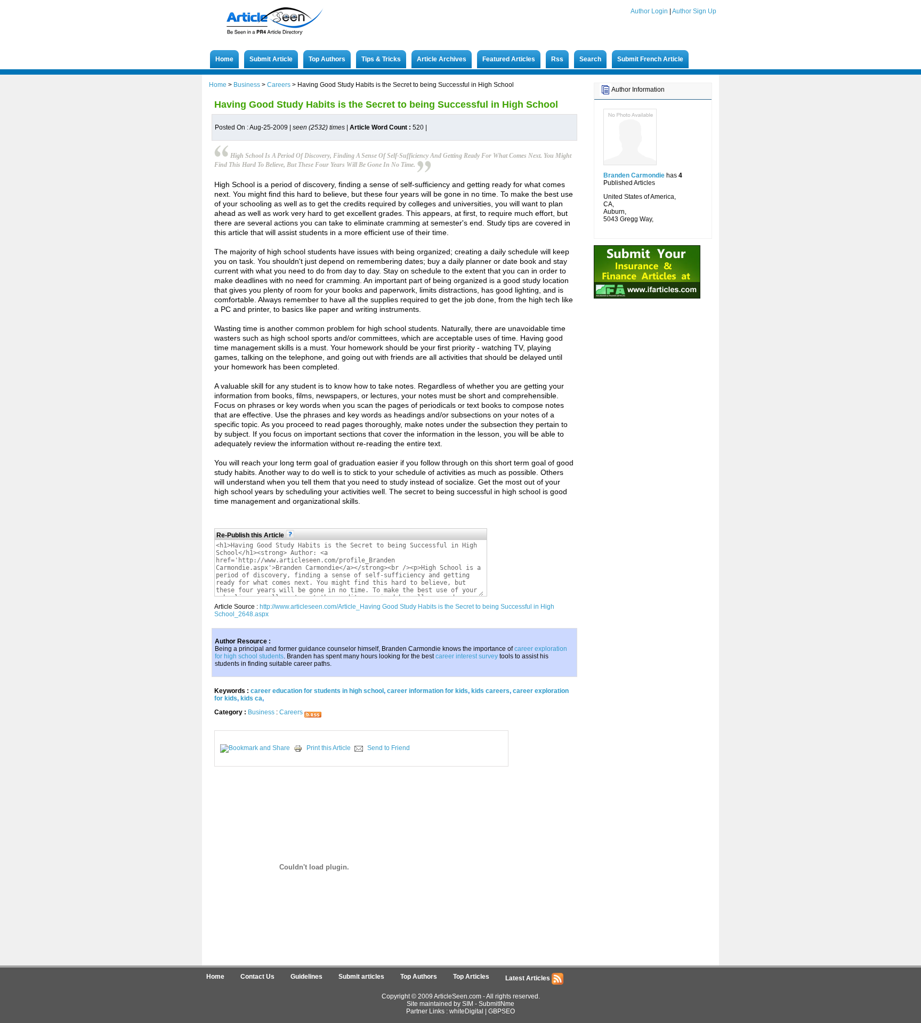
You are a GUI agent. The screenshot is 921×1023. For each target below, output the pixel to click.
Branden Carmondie (634, 175)
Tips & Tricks (381, 59)
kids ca (251, 698)
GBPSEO (501, 1011)
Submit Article (271, 59)
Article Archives (441, 59)
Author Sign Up (694, 11)
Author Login (649, 11)
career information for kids (427, 691)
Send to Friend (388, 748)
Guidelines (306, 976)
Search (590, 59)
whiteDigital (466, 1011)
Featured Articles (508, 59)
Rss (557, 59)
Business (246, 84)
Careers (278, 84)
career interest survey (466, 656)
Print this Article (328, 748)
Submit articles (361, 976)
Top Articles (471, 976)
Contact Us (257, 976)
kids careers (490, 691)
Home (224, 59)
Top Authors (327, 59)
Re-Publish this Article (251, 535)
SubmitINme (496, 1004)
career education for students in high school (317, 691)
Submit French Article (650, 59)
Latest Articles (528, 978)
